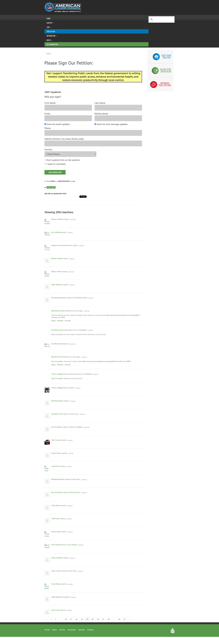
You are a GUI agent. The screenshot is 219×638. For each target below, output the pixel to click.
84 (87, 619)
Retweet (60, 320)
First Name (50, 103)
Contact (81, 629)
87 (103, 619)
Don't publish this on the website (63, 160)
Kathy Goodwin (57, 557)
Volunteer (71, 629)
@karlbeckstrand (57, 310)
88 (109, 619)
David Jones (75, 492)
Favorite (67, 320)
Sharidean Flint (56, 414)
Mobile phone (101, 113)
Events (62, 629)
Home (48, 18)
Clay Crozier (56, 571)
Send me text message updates (112, 124)
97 (125, 619)
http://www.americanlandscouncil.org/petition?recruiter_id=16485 (106, 361)
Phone (47, 128)
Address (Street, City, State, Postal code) (64, 138)
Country (48, 149)
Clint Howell (55, 544)
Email (47, 113)
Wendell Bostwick (58, 479)
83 (82, 619)
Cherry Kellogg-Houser (59, 374)
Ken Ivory (74, 414)
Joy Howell (73, 544)
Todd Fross (55, 518)
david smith (55, 610)
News (54, 629)
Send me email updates (58, 124)
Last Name (100, 103)
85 (93, 619)
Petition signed (51, 187)
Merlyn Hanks (56, 271)
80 (66, 619)
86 (98, 619)
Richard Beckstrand (58, 297)
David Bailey (56, 584)
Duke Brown (56, 505)
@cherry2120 (56, 357)
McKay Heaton (57, 258)
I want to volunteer (56, 164)
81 (71, 619)
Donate (90, 629)
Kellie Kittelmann (57, 597)
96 (119, 619)
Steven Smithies (57, 219)
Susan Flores (56, 453)
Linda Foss (55, 466)
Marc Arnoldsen (77, 427)
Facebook (82, 330)
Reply (53, 320)
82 (76, 619)
